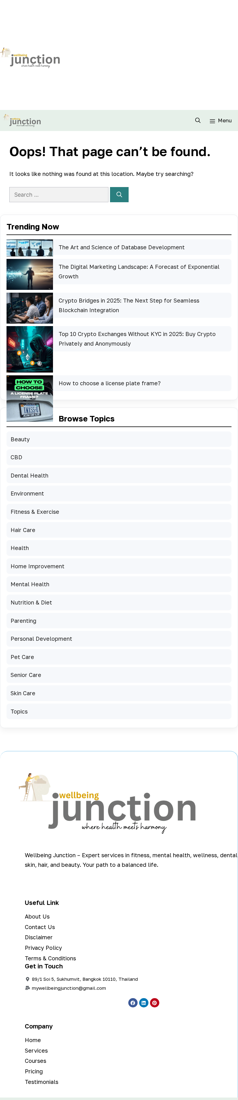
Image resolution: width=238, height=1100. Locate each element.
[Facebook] (133, 1002)
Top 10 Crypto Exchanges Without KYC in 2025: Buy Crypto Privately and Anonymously (137, 338)
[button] (198, 120)
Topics (19, 711)
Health (20, 547)
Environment (27, 493)
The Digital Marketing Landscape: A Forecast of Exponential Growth (139, 271)
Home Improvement (37, 566)
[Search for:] (59, 194)
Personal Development (41, 638)
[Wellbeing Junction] (22, 120)
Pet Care (22, 656)
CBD (16, 457)
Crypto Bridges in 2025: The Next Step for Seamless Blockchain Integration (129, 305)
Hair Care (23, 529)
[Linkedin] (143, 1002)
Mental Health (30, 584)
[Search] (119, 194)
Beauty (20, 439)
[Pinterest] (154, 1002)
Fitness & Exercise (35, 511)
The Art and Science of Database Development (122, 247)
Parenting (23, 620)
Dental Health (29, 475)
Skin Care (23, 693)
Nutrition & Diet (31, 602)
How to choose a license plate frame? (110, 383)
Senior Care (26, 674)
